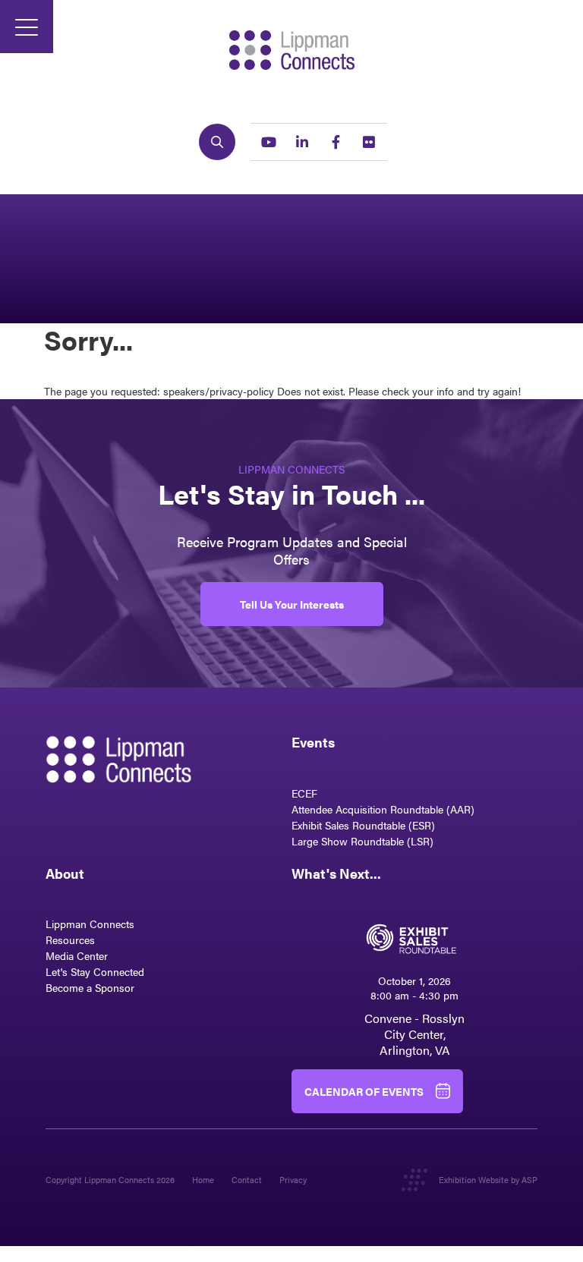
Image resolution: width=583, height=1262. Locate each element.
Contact (247, 1179)
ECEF (304, 793)
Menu (26, 26)
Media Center (77, 955)
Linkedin (302, 142)
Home (203, 1179)
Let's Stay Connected (95, 971)
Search (217, 142)
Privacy (293, 1179)
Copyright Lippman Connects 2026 (110, 1179)
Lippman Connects (90, 923)
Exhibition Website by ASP (488, 1179)
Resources (70, 939)
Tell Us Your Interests (292, 604)
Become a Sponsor (90, 987)
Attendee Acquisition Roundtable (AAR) (383, 809)
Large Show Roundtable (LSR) (362, 840)
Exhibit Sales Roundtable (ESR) (363, 824)
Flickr (369, 142)
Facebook (335, 142)
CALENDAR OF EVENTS (364, 1091)
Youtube (269, 142)
